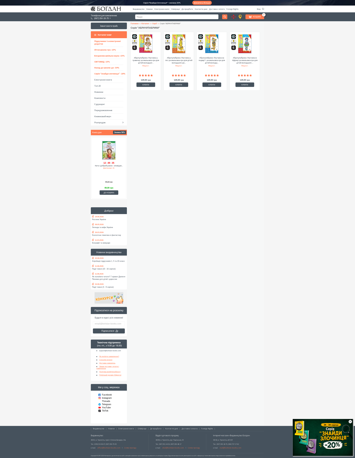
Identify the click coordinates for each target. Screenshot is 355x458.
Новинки (98, 92)
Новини (149, 9)
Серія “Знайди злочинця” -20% (109, 73)
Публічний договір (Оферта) (110, 375)
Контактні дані (201, 9)
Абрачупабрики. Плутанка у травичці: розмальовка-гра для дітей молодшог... (145, 60)
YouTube (106, 407)
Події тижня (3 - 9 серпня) (103, 287)
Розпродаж (100, 122)
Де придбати (187, 9)
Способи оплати (105, 360)
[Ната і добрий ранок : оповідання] (109, 151)
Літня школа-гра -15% (105, 49)
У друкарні (99, 104)
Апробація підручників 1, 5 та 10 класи (108, 261)
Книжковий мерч (102, 116)
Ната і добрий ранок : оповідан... (109, 165)
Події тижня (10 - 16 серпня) (104, 269)
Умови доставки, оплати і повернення (107, 367)
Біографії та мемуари (101, 243)
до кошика (109, 192)
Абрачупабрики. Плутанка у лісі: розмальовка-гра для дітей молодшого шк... (178, 60)
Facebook (107, 395)
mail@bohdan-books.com (230, 447)
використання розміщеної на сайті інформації (189, 455)
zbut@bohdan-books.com (173, 447)
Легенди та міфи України (102, 227)
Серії (154, 23)
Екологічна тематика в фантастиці (106, 235)
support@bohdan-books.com (110, 351)
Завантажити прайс (109, 26)
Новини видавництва (108, 252)
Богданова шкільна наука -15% (109, 55)
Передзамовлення (103, 110)
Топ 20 (97, 85)
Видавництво (138, 9)
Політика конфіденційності (110, 372)
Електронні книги (161, 9)
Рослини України (99, 219)
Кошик (257, 16)
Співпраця (175, 9)
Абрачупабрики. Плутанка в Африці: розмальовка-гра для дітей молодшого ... (245, 60)
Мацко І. (145, 65)
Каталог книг (105, 34)
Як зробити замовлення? (109, 356)
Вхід (259, 9)
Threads (106, 401)
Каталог (145, 23)
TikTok (105, 411)
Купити (145, 84)
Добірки (108, 210)
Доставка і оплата (217, 9)
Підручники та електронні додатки (107, 42)
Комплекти (99, 98)
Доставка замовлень (107, 363)
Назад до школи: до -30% (106, 67)
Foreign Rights (232, 9)
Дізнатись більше (202, 3)
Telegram (106, 404)
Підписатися (107, 331)
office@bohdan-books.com (108, 447)
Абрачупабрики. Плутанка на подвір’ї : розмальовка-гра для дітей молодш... (212, 60)
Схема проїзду (130, 447)
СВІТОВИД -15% (102, 61)
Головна (135, 23)
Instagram (107, 398)
